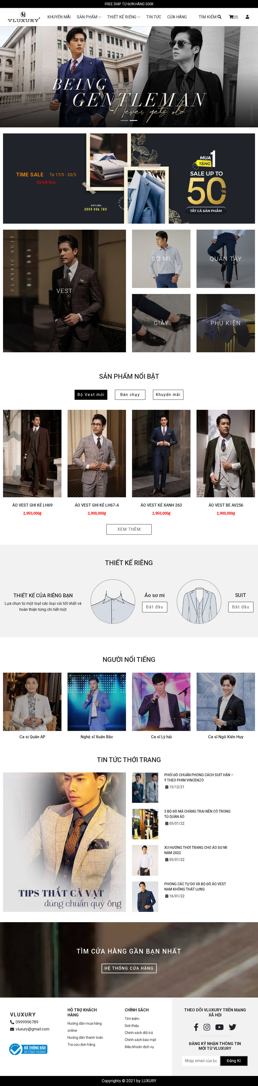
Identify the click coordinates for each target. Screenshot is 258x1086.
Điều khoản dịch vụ (139, 1047)
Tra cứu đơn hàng (81, 1045)
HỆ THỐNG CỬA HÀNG (129, 968)
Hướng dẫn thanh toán (85, 1037)
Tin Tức (153, 17)
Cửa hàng (177, 17)
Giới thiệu (132, 1026)
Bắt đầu (154, 607)
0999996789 (27, 1022)
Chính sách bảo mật (140, 1040)
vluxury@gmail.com (32, 1029)
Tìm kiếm (132, 1019)
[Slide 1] (124, 120)
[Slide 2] (133, 120)
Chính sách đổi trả (139, 1033)
